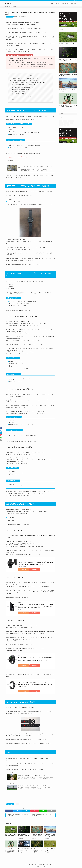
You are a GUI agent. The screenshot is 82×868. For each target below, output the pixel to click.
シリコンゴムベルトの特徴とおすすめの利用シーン (24, 84)
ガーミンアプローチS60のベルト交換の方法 (22, 97)
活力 (68, 124)
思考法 (65, 124)
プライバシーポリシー (53, 864)
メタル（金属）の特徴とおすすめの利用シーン (23, 87)
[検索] (76, 0)
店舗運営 (60, 124)
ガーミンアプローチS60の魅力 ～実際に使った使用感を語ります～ (33, 775)
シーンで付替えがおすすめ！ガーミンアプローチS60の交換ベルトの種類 (28, 82)
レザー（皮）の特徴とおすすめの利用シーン (23, 85)
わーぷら (8, 3)
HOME (26, 864)
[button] (9, 811)
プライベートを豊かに (10, 16)
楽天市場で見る (34, 569)
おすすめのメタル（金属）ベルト (21, 94)
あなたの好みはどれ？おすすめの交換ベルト (22, 89)
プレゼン (60, 122)
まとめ (13, 99)
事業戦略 (71, 122)
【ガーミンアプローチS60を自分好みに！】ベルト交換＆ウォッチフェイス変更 (35, 167)
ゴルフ (17, 804)
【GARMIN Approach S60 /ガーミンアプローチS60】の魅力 (25, 78)
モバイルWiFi (66, 122)
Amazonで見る (23, 569)
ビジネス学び (30, 864)
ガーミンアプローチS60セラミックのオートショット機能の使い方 (33, 785)
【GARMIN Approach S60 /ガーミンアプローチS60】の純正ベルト (27, 80)
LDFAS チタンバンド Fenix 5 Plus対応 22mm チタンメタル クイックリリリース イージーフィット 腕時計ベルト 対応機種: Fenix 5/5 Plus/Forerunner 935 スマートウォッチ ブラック (35, 684)
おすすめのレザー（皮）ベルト (20, 93)
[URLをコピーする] (51, 811)
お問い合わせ (45, 864)
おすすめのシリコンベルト (19, 91)
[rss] (74, 0)
